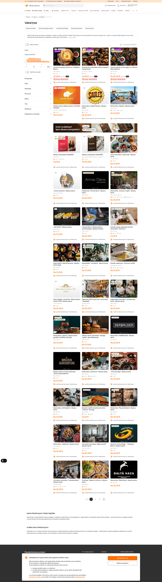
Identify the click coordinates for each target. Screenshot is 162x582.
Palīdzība (135, 1)
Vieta (46, 10)
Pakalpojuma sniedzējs (32, 114)
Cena (26, 50)
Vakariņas (49, 17)
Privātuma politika (35, 577)
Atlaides (113, 10)
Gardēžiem (42, 17)
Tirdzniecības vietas (126, 1)
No (26, 64)
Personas (28, 94)
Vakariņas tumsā (89, 28)
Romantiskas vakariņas (76, 28)
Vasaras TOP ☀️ (65, 10)
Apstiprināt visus (122, 558)
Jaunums (73, 10)
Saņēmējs (28, 89)
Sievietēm (120, 10)
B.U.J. (117, 1)
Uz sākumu (35, 17)
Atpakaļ (28, 17)
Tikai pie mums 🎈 (83, 10)
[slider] (26, 62)
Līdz (42, 64)
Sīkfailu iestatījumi (122, 563)
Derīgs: (58, 79)
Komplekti (56, 10)
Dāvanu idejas (38, 10)
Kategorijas (28, 78)
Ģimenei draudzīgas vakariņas (46, 28)
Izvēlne (28, 10)
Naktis (27, 99)
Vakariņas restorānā (30, 28)
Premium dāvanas (94, 10)
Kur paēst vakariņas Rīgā (62, 28)
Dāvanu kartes (105, 10)
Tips (26, 104)
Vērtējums (28, 109)
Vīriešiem (127, 10)
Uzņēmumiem (110, 1)
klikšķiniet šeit (80, 577)
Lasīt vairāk (72, 37)
